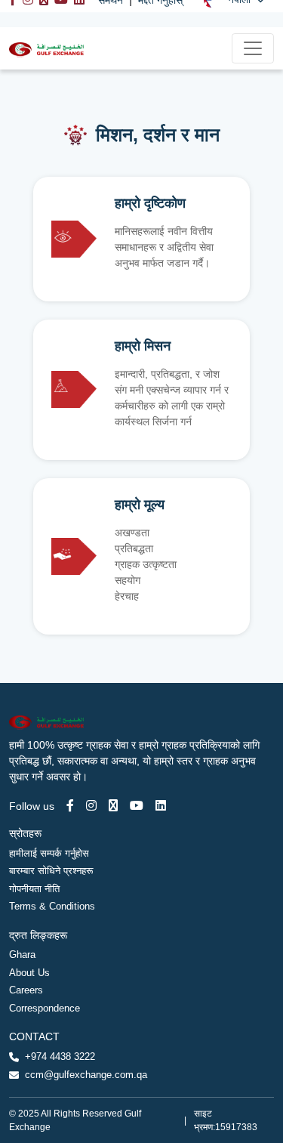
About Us (29, 972)
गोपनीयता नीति (34, 888)
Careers (26, 990)
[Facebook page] (70, 805)
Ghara (22, 954)
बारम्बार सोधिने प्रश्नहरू (51, 870)
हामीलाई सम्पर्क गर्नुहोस (49, 853)
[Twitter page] (113, 805)
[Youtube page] (136, 805)
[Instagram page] (91, 805)
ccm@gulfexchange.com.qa (86, 1074)
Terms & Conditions (52, 906)
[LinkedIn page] (160, 805)
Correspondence (44, 1008)
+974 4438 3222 (60, 1056)
